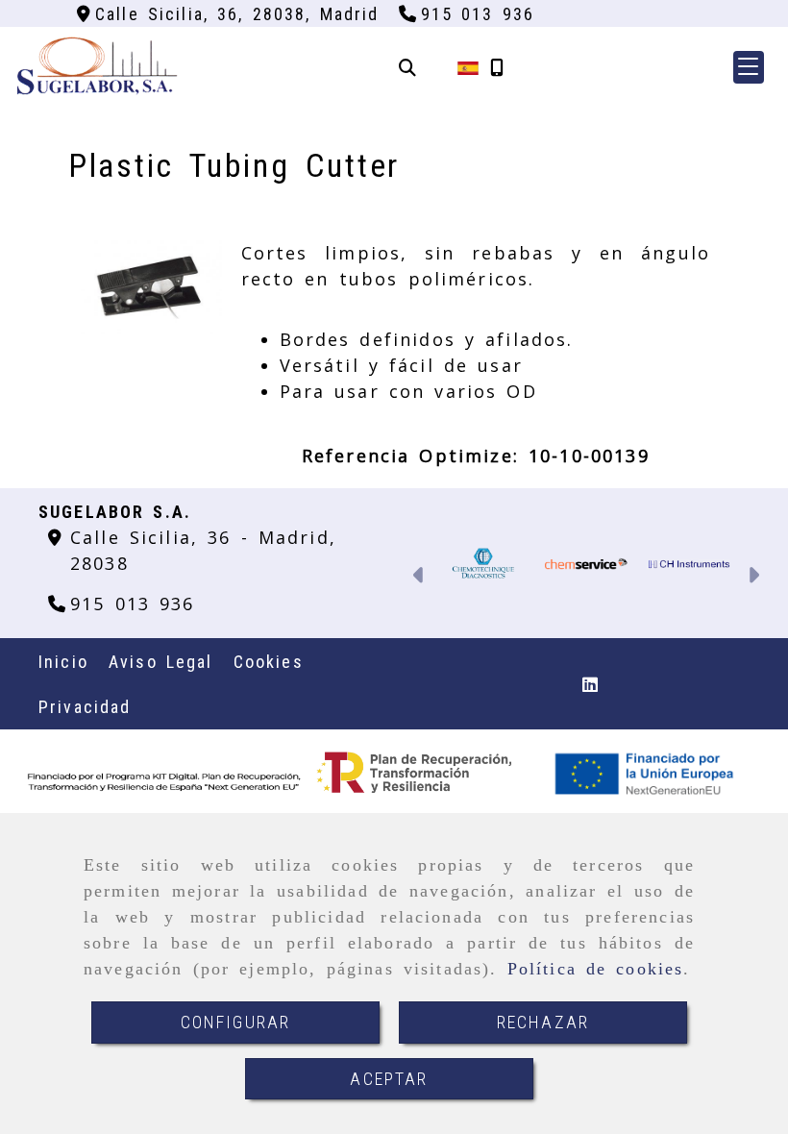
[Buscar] (407, 67)
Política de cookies (595, 968)
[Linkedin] (590, 684)
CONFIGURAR (236, 1022)
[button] (748, 67)
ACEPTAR (389, 1079)
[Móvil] (496, 67)
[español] (468, 67)
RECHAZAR (543, 1022)
